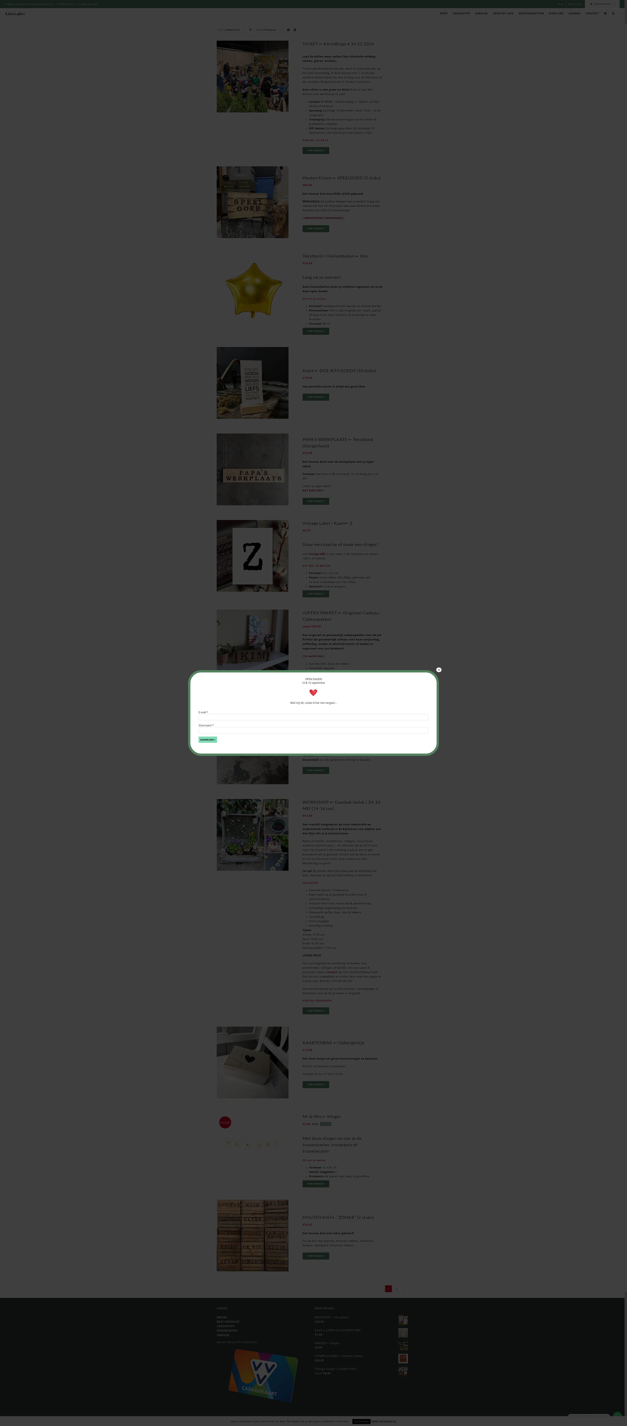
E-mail (203, 712)
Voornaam (206, 725)
